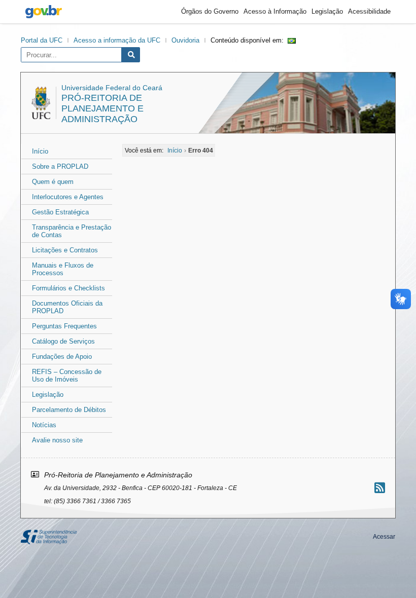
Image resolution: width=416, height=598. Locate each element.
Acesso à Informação (275, 11)
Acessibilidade (369, 11)
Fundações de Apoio (62, 356)
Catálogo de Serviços (63, 341)
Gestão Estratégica (60, 212)
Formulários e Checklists (68, 288)
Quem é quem (53, 181)
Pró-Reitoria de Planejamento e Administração (102, 108)
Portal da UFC (41, 40)
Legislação (327, 11)
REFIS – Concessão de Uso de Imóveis (66, 375)
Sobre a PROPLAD (60, 166)
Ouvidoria (185, 40)
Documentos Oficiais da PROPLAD (67, 307)
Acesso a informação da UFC (117, 40)
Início (40, 151)
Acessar (384, 536)
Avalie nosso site (57, 440)
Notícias (44, 425)
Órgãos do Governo (209, 11)
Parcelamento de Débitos (69, 410)
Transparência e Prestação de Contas (71, 231)
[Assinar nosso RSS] (379, 488)
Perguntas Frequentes (64, 326)
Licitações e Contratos (65, 250)
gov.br (43, 11)
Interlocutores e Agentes (67, 197)
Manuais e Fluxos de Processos (62, 269)
